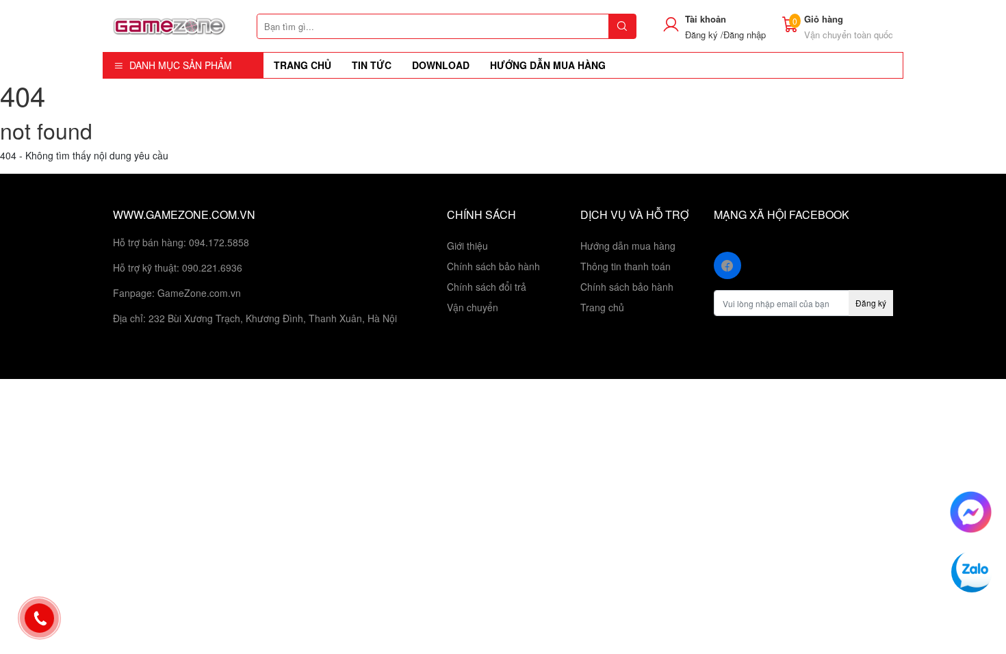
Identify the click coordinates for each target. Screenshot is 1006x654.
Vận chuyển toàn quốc (848, 34)
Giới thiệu (467, 245)
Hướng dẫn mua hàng (627, 245)
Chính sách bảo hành (493, 266)
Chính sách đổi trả (486, 286)
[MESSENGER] (970, 510)
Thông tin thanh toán (625, 266)
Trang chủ (602, 307)
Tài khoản (705, 18)
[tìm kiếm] (622, 26)
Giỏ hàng (823, 18)
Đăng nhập (744, 34)
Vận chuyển (472, 307)
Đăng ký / (704, 34)
